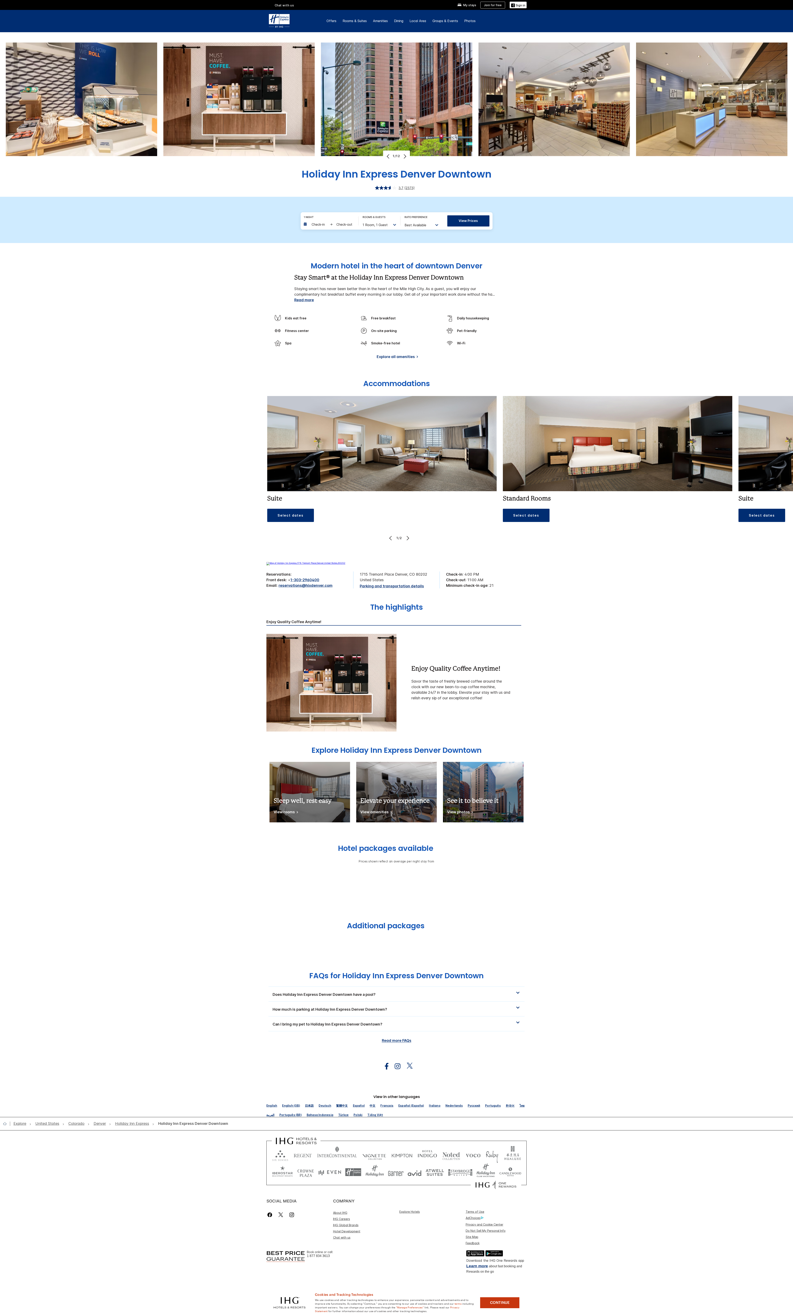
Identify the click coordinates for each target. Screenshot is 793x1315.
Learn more (477, 1266)
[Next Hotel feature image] (404, 156)
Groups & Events (445, 21)
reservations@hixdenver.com (305, 585)
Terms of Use (475, 1211)
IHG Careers (341, 1219)
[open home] (6, 1123)
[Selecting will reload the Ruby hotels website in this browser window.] (492, 1154)
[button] (518, 5)
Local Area (418, 21)
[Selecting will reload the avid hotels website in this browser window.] (414, 1172)
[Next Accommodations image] (407, 538)
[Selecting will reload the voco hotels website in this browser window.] (473, 1154)
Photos (470, 21)
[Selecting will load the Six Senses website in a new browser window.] (280, 1154)
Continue (500, 1302)
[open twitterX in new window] (407, 1066)
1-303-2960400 (304, 580)
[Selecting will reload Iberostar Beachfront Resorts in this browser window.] (282, 1172)
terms (458, 1303)
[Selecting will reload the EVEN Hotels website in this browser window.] (329, 1172)
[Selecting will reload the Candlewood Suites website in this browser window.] (510, 1172)
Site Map (472, 1237)
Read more (304, 300)
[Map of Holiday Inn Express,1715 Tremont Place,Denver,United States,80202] (305, 563)
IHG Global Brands (346, 1225)
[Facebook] (270, 1215)
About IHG (340, 1212)
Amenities (380, 21)
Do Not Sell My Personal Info (486, 1230)
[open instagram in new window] (395, 1066)
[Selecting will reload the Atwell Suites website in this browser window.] (435, 1172)
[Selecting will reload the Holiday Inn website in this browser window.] (375, 1172)
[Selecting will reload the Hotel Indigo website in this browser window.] (427, 1154)
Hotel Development (346, 1231)
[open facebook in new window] (384, 1066)
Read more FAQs (396, 1040)
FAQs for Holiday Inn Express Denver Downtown (396, 975)
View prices (468, 221)
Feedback (473, 1243)
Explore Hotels (409, 1211)
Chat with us (341, 1237)
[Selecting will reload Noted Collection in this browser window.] (451, 1154)
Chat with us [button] (284, 5)
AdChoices (473, 1218)
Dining (398, 21)
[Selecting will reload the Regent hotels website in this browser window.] (303, 1154)
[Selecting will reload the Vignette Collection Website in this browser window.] (374, 1154)
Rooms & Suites (355, 21)
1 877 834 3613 (318, 1256)
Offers (331, 21)
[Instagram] (292, 1215)
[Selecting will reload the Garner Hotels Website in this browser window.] (396, 1172)
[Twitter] (281, 1215)
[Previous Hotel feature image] (388, 156)
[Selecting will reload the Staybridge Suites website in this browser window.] (460, 1172)
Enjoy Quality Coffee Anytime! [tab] (293, 622)
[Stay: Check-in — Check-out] (329, 224)
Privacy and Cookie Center (484, 1224)
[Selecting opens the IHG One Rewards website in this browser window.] (496, 1185)
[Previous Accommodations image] (391, 538)
